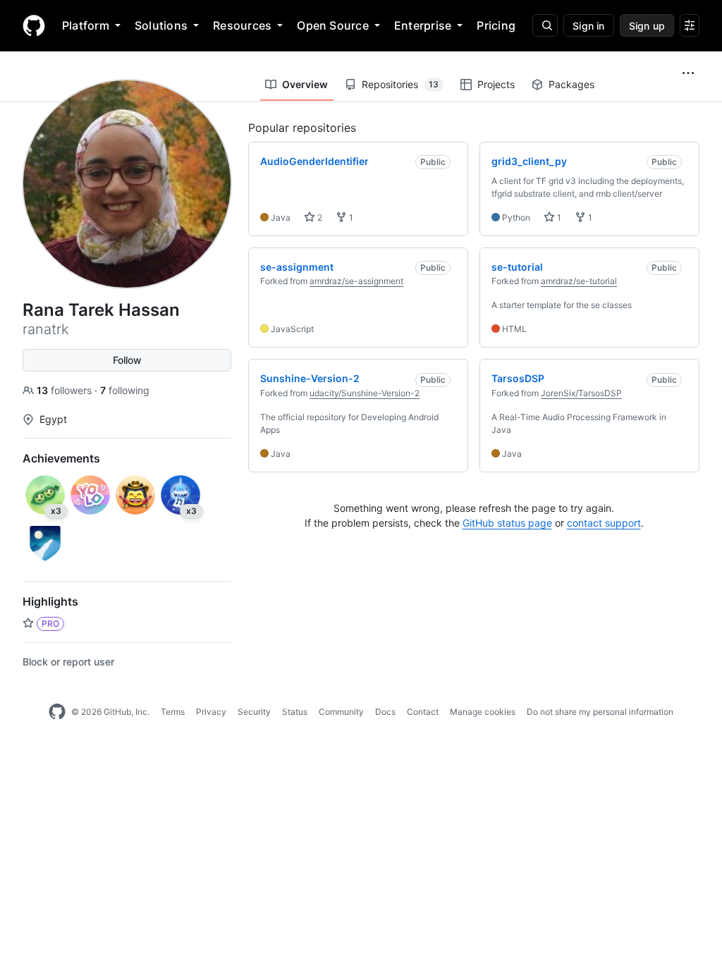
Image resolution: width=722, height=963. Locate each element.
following (124, 390)
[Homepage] (34, 25)
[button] (688, 73)
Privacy (211, 711)
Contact (423, 711)
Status (294, 711)
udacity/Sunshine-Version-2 (365, 393)
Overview (305, 84)
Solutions (161, 25)
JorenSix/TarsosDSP (581, 393)
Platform (85, 25)
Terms (173, 711)
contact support (604, 523)
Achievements (61, 458)
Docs (385, 711)
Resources (242, 25)
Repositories (400, 84)
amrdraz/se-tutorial (579, 281)
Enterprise (422, 25)
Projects (496, 84)
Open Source (333, 25)
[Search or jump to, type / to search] (545, 25)
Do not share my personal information (600, 711)
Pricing (496, 25)
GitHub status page (507, 523)
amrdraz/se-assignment (356, 281)
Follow (127, 360)
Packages (571, 84)
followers (65, 390)
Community (341, 711)
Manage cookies (482, 711)
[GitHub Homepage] (57, 712)
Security (254, 711)
